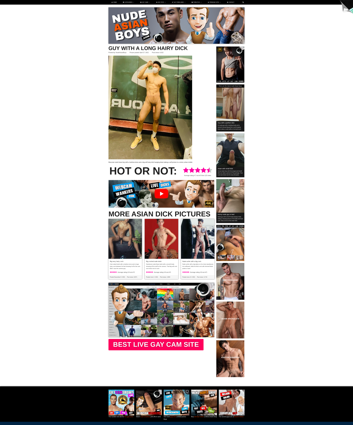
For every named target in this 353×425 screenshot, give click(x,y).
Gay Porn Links (179, 2)
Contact (231, 2)
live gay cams (128, 416)
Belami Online (239, 416)
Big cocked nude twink (154, 261)
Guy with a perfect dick (226, 123)
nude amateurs (145, 416)
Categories (128, 2)
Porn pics (196, 2)
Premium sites (214, 2)
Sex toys (161, 2)
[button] (243, 2)
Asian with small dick (225, 169)
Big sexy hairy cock (116, 261)
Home (115, 2)
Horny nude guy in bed (226, 214)
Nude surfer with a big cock (191, 261)
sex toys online (199, 416)
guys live (173, 416)
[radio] (186, 170)
